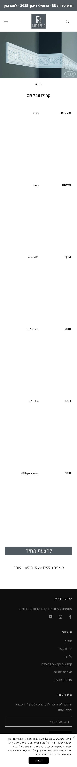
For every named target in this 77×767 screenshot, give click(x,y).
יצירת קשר (65, 648)
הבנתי (39, 760)
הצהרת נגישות (63, 672)
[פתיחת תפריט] (6, 21)
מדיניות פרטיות (62, 679)
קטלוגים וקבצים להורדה (56, 664)
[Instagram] (60, 616)
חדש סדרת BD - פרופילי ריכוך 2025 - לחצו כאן (39, 5)
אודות (68, 641)
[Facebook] (70, 616)
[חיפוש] (68, 21)
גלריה (68, 656)
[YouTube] (50, 616)
